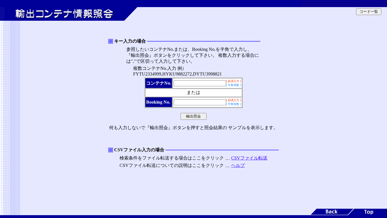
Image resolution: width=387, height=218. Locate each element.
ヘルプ (238, 165)
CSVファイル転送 (249, 158)
